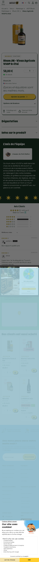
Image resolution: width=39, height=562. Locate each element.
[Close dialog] (37, 268)
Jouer (29, 288)
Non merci (28, 291)
